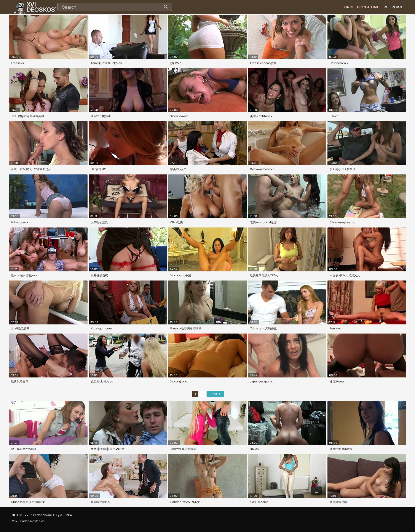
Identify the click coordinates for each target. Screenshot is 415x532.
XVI (52, 6)
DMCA (68, 515)
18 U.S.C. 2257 (22, 515)
